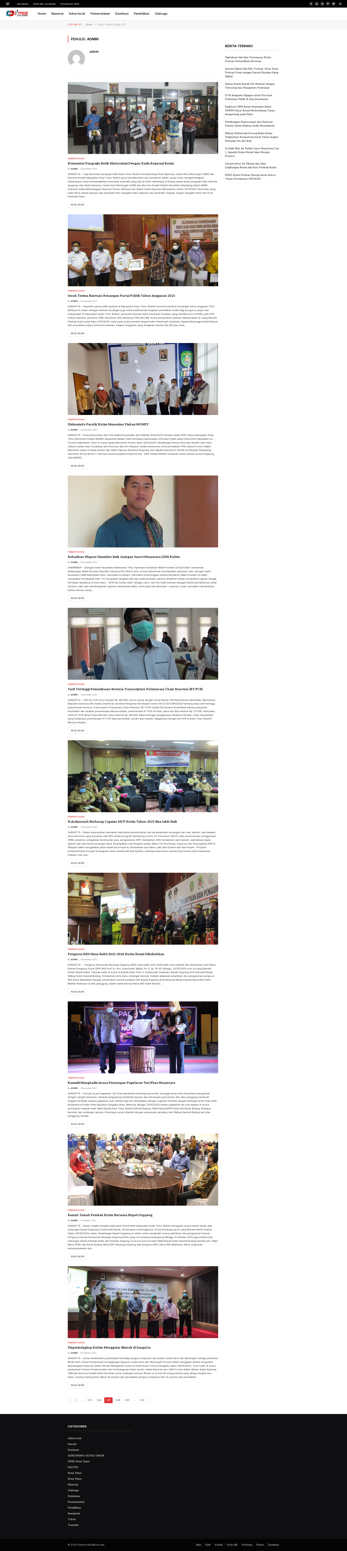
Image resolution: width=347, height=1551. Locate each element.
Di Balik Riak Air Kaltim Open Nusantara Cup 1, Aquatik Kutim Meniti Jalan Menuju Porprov (252, 152)
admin (94, 51)
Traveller (73, 1525)
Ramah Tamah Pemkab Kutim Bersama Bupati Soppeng (110, 1215)
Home (42, 13)
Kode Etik (232, 1544)
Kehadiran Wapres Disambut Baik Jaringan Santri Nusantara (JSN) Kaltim (124, 557)
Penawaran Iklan (69, 3)
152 (142, 1400)
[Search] (340, 4)
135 (89, 1400)
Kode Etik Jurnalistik (44, 3)
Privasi (260, 1544)
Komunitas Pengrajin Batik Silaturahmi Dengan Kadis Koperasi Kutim (121, 163)
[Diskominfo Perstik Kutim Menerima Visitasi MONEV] (143, 379)
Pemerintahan (100, 13)
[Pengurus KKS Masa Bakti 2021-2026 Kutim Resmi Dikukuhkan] (143, 909)
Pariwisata (74, 1496)
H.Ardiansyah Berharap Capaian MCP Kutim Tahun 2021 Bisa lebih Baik (122, 822)
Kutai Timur (75, 1473)
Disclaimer (23, 3)
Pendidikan (141, 13)
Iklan (198, 1544)
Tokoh (72, 1519)
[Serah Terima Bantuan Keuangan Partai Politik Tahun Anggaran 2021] (143, 250)
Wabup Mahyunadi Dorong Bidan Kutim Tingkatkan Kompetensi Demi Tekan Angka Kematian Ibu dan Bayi (251, 137)
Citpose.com (97, 1544)
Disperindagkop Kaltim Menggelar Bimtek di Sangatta (109, 1347)
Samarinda (74, 1513)
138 (118, 1400)
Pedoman (247, 1544)
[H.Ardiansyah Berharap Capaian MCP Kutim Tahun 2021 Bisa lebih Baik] (143, 776)
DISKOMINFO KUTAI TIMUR (86, 1455)
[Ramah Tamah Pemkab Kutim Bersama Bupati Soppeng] (143, 1170)
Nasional (57, 13)
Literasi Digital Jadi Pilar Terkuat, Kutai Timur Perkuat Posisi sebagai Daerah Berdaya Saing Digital (252, 72)
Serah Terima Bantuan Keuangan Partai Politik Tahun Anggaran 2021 (121, 296)
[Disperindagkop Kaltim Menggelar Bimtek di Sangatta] (143, 1302)
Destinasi (121, 13)
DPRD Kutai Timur (79, 1461)
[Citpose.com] (17, 14)
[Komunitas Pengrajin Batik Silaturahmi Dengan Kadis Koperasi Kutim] (143, 118)
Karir (208, 1544)
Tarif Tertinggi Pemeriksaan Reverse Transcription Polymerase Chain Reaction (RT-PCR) (135, 689)
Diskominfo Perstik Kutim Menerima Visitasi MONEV (108, 424)
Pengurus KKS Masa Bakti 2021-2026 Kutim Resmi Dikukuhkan (116, 954)
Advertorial (77, 13)
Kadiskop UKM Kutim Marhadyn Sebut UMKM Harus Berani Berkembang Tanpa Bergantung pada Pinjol (250, 110)
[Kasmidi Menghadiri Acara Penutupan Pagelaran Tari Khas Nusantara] (143, 1037)
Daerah (72, 1444)
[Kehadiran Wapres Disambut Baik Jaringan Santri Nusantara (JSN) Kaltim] (143, 511)
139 (127, 1400)
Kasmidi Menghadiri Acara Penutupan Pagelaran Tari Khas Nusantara (121, 1083)
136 (99, 1400)
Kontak (219, 1544)
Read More (77, 204)
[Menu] (7, 3)
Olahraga (161, 13)
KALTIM (73, 1467)
